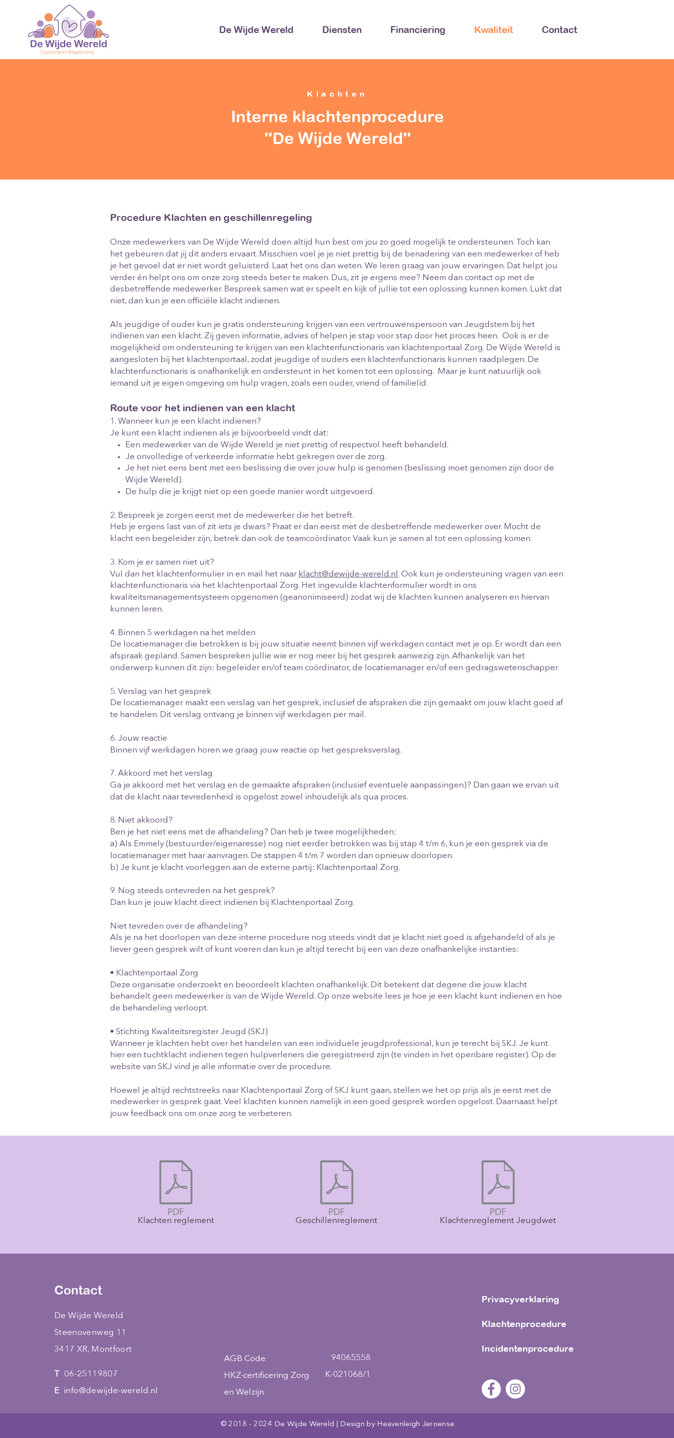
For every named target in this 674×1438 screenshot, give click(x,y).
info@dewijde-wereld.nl (111, 1391)
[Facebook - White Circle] (491, 1389)
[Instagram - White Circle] (515, 1389)
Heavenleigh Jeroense (415, 1424)
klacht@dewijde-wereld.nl (348, 574)
